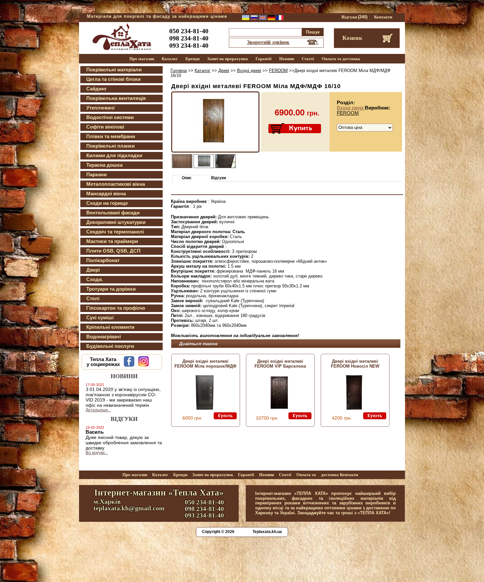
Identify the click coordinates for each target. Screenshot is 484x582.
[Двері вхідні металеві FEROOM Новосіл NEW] (354, 408)
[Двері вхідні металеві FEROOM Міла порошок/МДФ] (205, 408)
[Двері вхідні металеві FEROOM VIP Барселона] (279, 408)
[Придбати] (295, 128)
